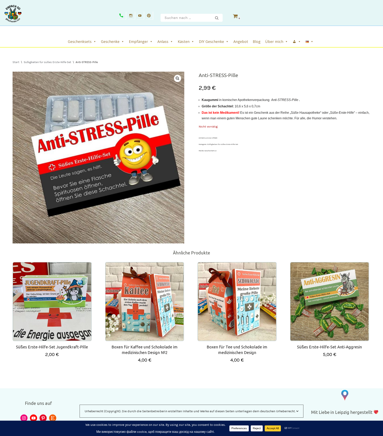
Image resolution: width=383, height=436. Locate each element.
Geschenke (110, 41)
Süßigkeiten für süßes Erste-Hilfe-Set (47, 62)
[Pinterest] (149, 16)
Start (16, 62)
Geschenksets (80, 41)
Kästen (184, 41)
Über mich (274, 41)
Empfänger (138, 41)
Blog (257, 41)
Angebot (240, 41)
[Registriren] (297, 41)
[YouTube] (33, 418)
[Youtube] (140, 16)
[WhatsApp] (121, 16)
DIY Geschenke (211, 41)
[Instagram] (131, 16)
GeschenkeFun (210, 151)
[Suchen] (217, 18)
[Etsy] (52, 418)
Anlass (162, 41)
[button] (177, 78)
